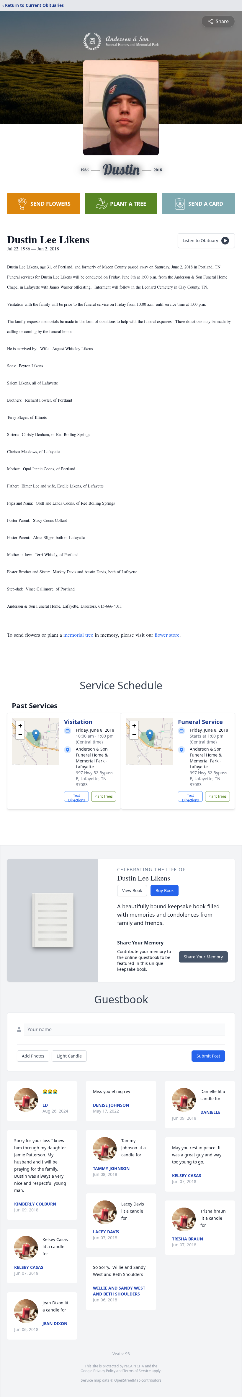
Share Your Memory (203, 957)
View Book (132, 890)
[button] (36, 735)
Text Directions (76, 797)
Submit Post (208, 1056)
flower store (167, 634)
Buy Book (165, 890)
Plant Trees (103, 796)
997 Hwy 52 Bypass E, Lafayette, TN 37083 (94, 778)
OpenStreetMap (127, 1380)
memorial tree (78, 634)
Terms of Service (137, 1370)
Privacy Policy (104, 1370)
